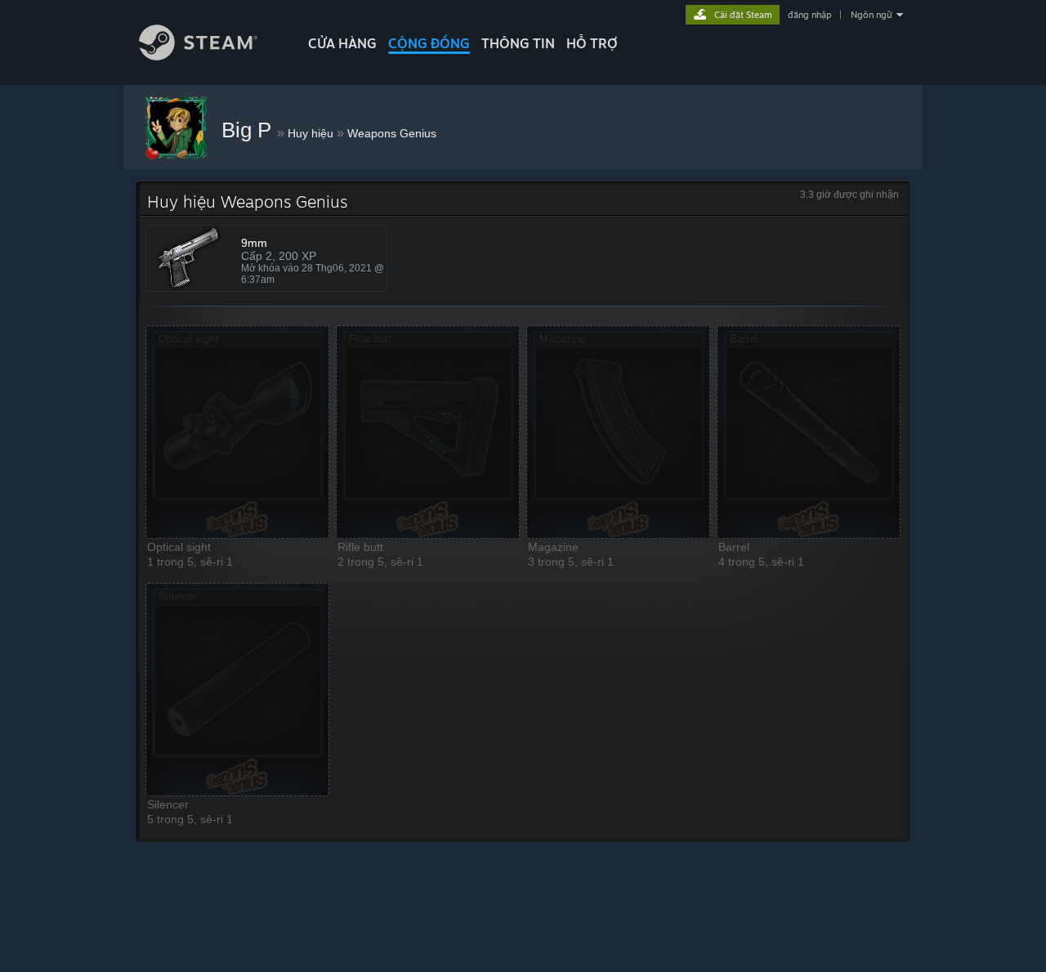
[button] (237, 432)
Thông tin (518, 43)
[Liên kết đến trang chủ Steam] (198, 56)
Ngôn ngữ (871, 14)
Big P (249, 130)
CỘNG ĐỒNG (429, 43)
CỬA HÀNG (342, 43)
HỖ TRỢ (592, 43)
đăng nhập (809, 14)
